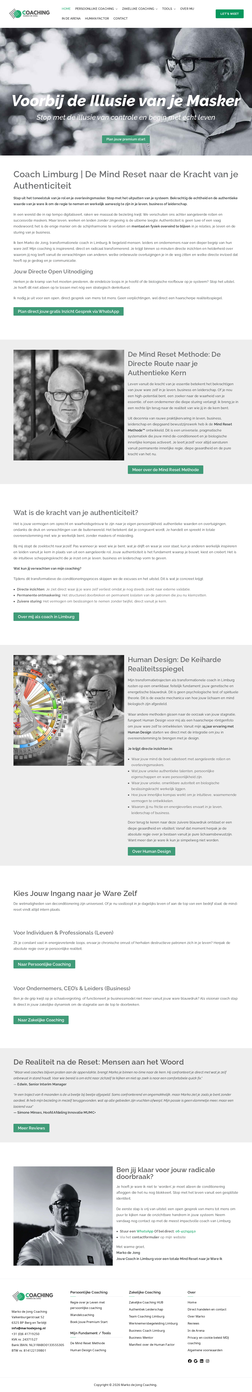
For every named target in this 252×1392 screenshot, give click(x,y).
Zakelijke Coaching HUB (146, 1302)
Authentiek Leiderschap (146, 1309)
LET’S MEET (229, 13)
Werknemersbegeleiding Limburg (153, 1323)
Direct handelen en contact (207, 1309)
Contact (120, 18)
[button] (116, 9)
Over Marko (196, 1316)
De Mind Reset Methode (87, 1343)
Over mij (187, 9)
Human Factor (97, 18)
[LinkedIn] (201, 1361)
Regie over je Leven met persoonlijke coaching (87, 1305)
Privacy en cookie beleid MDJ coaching (208, 1340)
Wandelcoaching (82, 1315)
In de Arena (71, 18)
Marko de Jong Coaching (138, 1385)
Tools (167, 9)
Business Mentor (141, 1337)
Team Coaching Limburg (146, 1316)
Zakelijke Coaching (138, 9)
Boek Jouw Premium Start (89, 1322)
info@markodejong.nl (29, 1328)
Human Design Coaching (88, 1350)
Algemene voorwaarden (205, 1350)
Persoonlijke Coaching (94, 9)
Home (66, 9)
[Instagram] (207, 1361)
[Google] (196, 1361)
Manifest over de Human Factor (152, 1344)
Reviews (193, 1323)
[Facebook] (190, 1361)
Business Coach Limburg (147, 1330)
